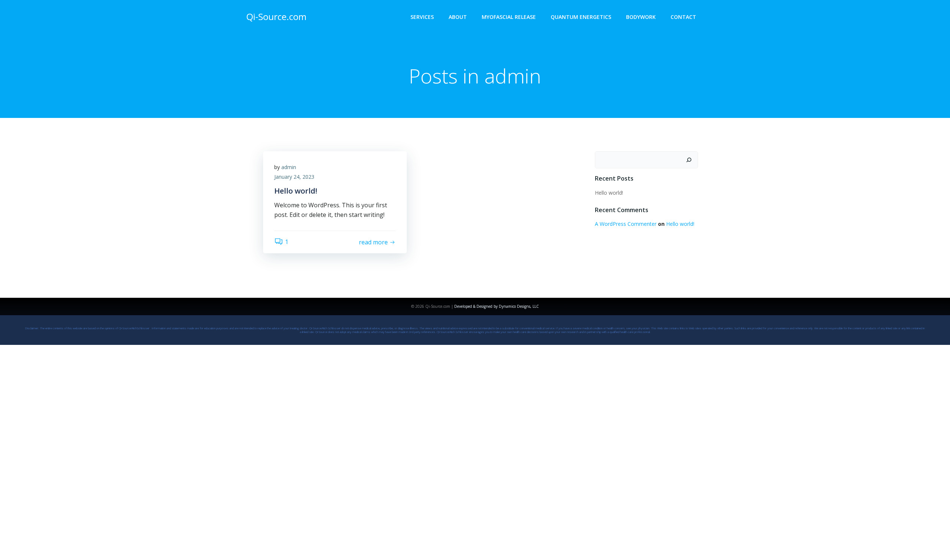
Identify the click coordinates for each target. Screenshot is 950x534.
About (458, 16)
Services (422, 16)
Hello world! (609, 192)
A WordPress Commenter (625, 223)
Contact (683, 16)
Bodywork (641, 16)
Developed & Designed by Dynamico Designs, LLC (496, 306)
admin (288, 167)
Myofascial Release (509, 16)
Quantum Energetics (581, 16)
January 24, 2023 (294, 176)
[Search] (689, 160)
